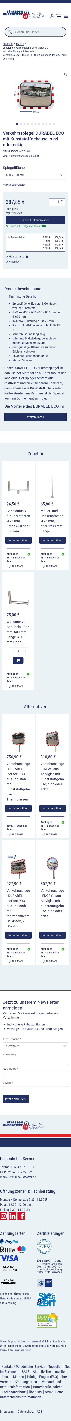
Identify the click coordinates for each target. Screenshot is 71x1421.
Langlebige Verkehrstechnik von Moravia (24, 47)
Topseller (55, 1366)
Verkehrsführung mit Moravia (18, 51)
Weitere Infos (35, 417)
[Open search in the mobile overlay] (35, 32)
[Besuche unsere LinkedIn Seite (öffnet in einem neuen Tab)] (12, 1216)
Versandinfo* (12, 261)
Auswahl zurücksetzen (14, 184)
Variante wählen (18, 540)
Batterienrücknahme (47, 1387)
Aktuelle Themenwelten (49, 1371)
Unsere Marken (13, 1377)
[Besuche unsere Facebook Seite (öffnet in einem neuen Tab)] (21, 1216)
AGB (39, 1411)
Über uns (35, 1392)
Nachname (11, 1068)
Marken (20, 44)
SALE (25, 1371)
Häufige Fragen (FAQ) (42, 1377)
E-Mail (8, 1082)
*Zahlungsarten (25, 1382)
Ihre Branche (12, 1039)
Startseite (8, 44)
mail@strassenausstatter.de (18, 1177)
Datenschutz (26, 1411)
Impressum (7, 1411)
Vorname (10, 1054)
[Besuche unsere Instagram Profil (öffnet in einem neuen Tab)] (3, 1216)
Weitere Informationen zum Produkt (21, 156)
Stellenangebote (14, 1392)
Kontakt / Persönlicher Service (23, 1366)
